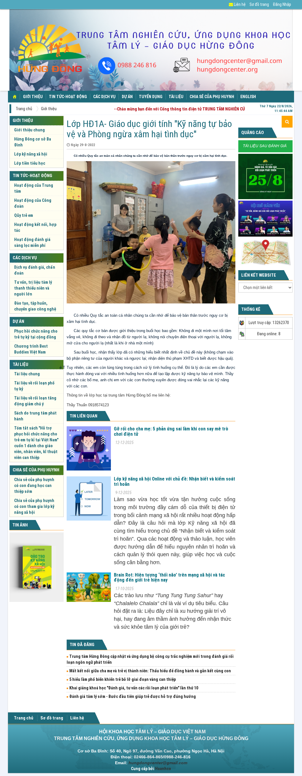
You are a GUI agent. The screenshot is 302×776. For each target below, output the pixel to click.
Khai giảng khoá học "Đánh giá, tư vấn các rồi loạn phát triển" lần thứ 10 (133, 688)
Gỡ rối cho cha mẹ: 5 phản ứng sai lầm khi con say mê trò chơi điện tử (171, 431)
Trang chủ (24, 108)
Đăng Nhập (282, 4)
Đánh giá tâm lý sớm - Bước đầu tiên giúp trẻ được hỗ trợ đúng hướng (132, 696)
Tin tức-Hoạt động (68, 96)
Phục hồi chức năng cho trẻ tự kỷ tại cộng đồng (36, 334)
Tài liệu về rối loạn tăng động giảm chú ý (35, 401)
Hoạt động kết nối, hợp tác (35, 227)
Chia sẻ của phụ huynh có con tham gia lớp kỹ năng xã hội (34, 506)
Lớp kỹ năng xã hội (30, 154)
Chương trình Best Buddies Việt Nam (31, 349)
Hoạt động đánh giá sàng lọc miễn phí (32, 242)
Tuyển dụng (151, 96)
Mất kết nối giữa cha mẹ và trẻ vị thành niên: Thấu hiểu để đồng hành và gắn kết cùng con (150, 670)
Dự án (127, 96)
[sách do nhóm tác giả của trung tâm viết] (36, 567)
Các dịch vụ (104, 96)
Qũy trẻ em (23, 215)
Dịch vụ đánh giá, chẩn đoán (34, 270)
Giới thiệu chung (29, 130)
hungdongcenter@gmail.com (158, 762)
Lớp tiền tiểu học (29, 163)
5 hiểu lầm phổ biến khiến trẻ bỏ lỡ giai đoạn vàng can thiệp (122, 679)
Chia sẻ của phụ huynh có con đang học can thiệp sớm (34, 485)
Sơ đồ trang (259, 4)
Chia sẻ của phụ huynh (212, 96)
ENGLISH (248, 96)
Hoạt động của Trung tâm (33, 188)
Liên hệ (239, 4)
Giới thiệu (33, 96)
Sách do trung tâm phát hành (35, 416)
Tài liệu (176, 96)
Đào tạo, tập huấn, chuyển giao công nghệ (35, 306)
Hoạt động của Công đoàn (32, 203)
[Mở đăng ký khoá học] (265, 176)
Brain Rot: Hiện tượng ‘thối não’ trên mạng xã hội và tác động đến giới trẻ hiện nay (169, 577)
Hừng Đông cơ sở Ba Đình (32, 142)
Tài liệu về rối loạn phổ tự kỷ (34, 386)
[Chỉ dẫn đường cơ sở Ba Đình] (265, 252)
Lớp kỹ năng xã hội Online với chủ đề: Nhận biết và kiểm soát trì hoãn (174, 481)
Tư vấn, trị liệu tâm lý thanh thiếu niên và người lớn (33, 288)
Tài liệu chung (27, 374)
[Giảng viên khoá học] (265, 218)
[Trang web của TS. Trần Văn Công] (265, 145)
